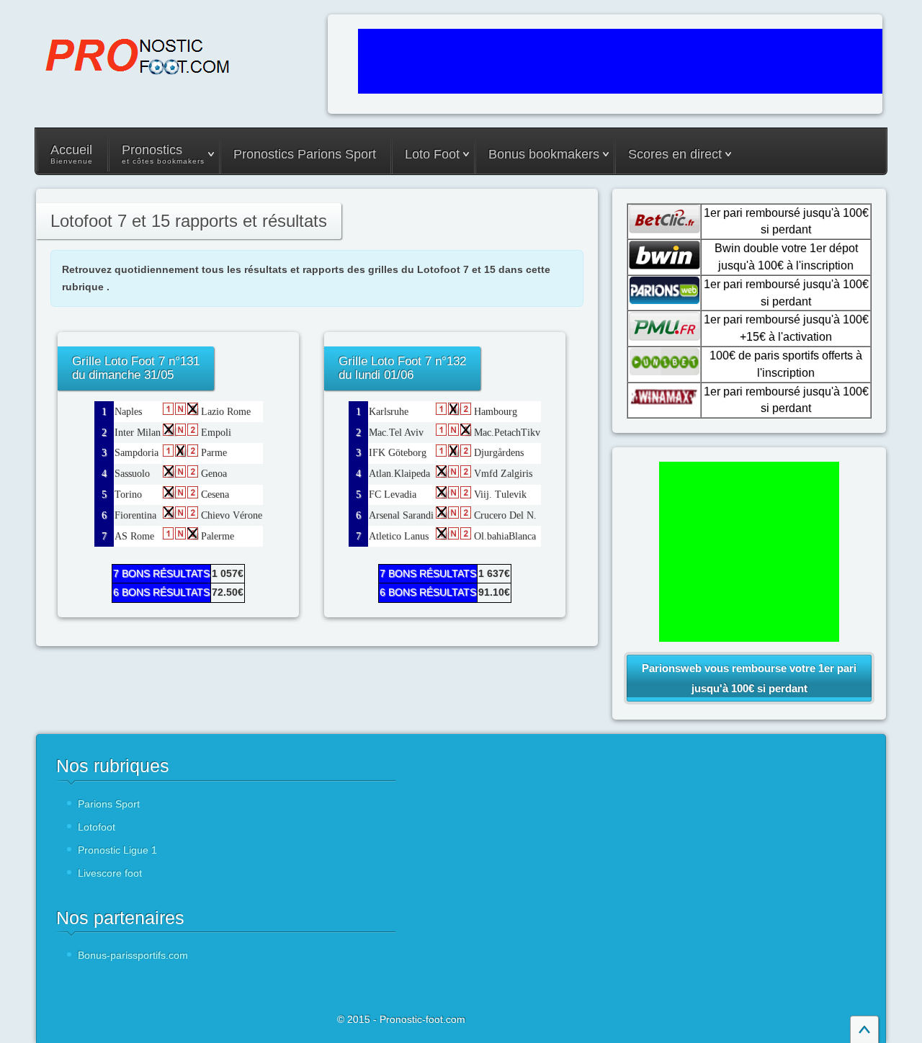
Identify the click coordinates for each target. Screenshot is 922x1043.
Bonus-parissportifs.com (133, 955)
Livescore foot (110, 873)
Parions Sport (109, 804)
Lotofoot (96, 827)
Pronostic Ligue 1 (117, 850)
